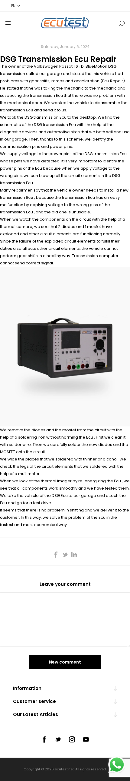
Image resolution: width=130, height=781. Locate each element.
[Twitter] (58, 739)
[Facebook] (44, 739)
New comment (65, 662)
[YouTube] (86, 739)
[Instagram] (72, 739)
